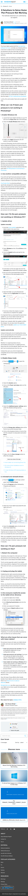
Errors (10, 6)
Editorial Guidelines (5, 848)
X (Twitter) (10, 829)
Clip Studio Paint (5, 183)
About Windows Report (6, 836)
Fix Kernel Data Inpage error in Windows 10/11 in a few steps (14, 783)
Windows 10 (5, 6)
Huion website (12, 227)
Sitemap (3, 881)
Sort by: (17, 742)
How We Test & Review (6, 853)
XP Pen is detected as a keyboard (17, 96)
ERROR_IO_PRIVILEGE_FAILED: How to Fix (14, 820)
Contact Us (3, 839)
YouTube (14, 829)
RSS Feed (3, 879)
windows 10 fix (17, 700)
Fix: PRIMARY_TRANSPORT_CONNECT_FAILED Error (14, 802)
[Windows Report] (10, 2)
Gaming (2, 870)
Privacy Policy (4, 884)
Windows (3, 872)
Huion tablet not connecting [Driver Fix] (15, 462)
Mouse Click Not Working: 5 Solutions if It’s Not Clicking (14, 766)
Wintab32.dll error (5, 685)
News (2, 862)
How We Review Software (7, 856)
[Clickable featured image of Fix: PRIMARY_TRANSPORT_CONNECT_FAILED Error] (14, 793)
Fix (1, 6)
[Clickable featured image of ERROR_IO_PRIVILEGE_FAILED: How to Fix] (14, 813)
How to (2, 867)
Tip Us (2, 841)
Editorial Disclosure (5, 850)
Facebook (7, 829)
